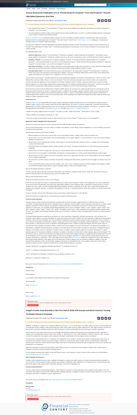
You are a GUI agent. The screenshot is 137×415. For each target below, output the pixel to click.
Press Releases (61, 8)
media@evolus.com (34, 296)
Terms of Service (89, 413)
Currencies (52, 8)
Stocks (29, 8)
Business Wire (62, 20)
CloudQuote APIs (57, 1)
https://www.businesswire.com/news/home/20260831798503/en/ (66, 379)
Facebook (86, 108)
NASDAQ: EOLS (37, 38)
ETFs (38, 8)
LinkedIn (72, 108)
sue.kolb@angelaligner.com (33, 390)
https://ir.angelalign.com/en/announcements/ (37, 354)
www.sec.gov (76, 237)
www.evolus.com (55, 108)
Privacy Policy (78, 413)
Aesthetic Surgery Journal (83, 40)
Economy (44, 8)
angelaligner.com (65, 325)
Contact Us (65, 1)
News (33, 8)
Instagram (79, 108)
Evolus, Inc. (29, 38)
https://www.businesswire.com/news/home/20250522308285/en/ (66, 264)
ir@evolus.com (33, 285)
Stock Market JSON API (75, 404)
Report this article (33, 305)
